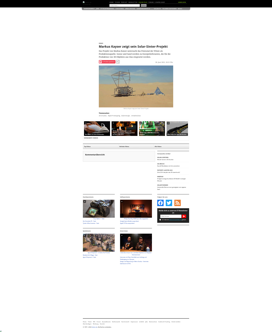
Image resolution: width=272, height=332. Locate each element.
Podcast (124, 2)
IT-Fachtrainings (107, 8)
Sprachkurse (130, 8)
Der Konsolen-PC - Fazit (89, 221)
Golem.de (94, 327)
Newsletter (132, 2)
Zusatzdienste (106, 322)
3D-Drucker (103, 116)
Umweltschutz (136, 116)
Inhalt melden (175, 322)
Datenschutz (153, 322)
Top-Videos (87, 146)
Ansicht (102, 324)
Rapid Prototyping (114, 116)
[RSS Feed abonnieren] (177, 203)
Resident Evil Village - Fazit (90, 255)
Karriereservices (143, 8)
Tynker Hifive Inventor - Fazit (91, 223)
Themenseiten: (104, 113)
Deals (180, 8)
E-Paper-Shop (160, 2)
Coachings (119, 8)
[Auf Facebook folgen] (160, 203)
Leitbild (141, 322)
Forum (151, 2)
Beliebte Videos (124, 146)
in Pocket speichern (109, 62)
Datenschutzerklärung (175, 219)
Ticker (117, 2)
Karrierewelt (89, 8)
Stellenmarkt (116, 322)
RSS (94, 322)
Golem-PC (157, 8)
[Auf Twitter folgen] (169, 203)
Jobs (97, 8)
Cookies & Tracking (164, 322)
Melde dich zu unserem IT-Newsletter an (173, 212)
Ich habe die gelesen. (174, 219)
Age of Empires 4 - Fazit (89, 257)
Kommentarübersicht (95, 155)
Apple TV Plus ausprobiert (127, 223)
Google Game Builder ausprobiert (129, 221)
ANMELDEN (182, 2)
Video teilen (118, 61)
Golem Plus (143, 2)
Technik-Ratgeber (169, 8)
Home (111, 2)
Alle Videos (158, 146)
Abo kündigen (87, 324)
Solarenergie (125, 116)
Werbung (95, 324)
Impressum (134, 322)
